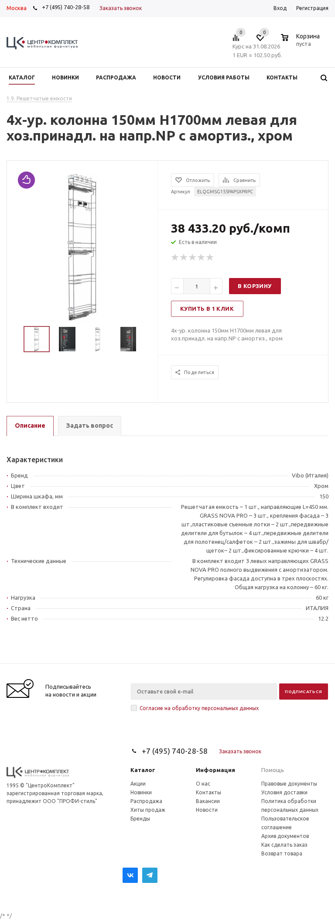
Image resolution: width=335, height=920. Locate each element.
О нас (203, 783)
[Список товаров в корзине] (301, 42)
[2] (184, 257)
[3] (192, 257)
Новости (207, 810)
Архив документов (285, 836)
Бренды (140, 818)
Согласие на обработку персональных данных (199, 708)
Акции (138, 783)
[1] (175, 257)
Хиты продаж (147, 810)
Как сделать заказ (284, 845)
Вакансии (208, 801)
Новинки (141, 792)
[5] (210, 257)
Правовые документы (289, 783)
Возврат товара (281, 853)
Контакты (208, 792)
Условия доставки (284, 792)
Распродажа (146, 801)
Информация (215, 770)
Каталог (142, 770)
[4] (201, 257)
